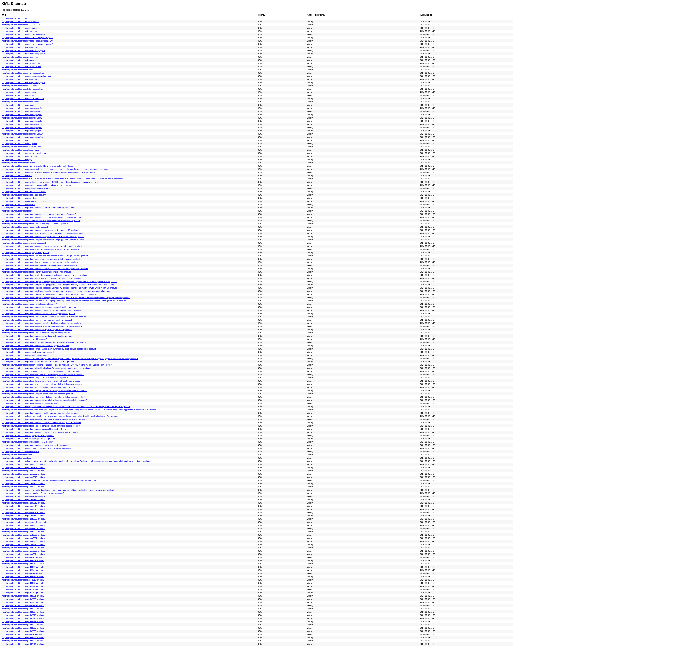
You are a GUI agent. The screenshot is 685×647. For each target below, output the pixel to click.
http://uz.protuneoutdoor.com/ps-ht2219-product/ (23, 618)
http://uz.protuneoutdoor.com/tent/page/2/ (19, 143)
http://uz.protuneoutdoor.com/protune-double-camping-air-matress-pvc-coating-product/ (40, 262)
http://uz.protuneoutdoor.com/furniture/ (18, 70)
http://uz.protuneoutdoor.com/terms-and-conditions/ (24, 192)
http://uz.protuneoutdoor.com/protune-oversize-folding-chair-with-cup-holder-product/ (38, 387)
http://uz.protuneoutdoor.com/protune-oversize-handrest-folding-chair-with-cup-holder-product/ (43, 374)
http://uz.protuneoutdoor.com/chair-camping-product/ (24, 355)
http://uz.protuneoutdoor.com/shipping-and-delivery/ (24, 195)
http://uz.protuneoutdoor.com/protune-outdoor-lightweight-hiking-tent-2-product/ (36, 429)
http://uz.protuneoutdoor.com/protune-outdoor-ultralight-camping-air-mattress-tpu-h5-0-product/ (43, 236)
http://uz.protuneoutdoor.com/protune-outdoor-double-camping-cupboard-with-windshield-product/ (44, 317)
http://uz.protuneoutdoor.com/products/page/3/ (22, 111)
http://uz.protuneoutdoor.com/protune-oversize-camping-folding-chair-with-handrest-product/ (42, 384)
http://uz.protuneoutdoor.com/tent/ (16, 140)
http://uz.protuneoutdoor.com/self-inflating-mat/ (22, 147)
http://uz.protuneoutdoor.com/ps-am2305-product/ (23, 551)
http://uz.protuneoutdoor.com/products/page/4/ (22, 115)
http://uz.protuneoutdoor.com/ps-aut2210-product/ (23, 548)
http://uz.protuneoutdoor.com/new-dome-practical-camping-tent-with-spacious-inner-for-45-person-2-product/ (49, 480)
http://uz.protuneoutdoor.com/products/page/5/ (22, 121)
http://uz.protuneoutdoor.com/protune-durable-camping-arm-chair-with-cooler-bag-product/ (41, 381)
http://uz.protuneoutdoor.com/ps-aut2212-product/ (23, 544)
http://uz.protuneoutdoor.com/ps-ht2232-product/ (23, 634)
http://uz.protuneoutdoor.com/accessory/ (19, 86)
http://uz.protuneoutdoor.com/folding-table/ (20, 47)
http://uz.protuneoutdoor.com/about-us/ (18, 204)
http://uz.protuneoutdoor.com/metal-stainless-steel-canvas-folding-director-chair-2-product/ (41, 371)
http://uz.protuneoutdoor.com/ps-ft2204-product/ (22, 586)
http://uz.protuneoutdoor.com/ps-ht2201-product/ (23, 596)
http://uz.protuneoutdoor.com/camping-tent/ (20, 92)
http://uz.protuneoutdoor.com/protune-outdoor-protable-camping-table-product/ (36, 333)
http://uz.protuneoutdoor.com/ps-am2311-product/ (23, 496)
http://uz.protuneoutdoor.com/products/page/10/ (22, 137)
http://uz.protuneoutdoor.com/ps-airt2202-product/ (23, 519)
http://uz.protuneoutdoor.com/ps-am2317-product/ (23, 516)
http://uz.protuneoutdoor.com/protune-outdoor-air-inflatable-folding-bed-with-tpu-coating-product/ (43, 397)
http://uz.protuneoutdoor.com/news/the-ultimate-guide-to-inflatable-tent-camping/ (36, 185)
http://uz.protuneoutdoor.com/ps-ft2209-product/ (22, 602)
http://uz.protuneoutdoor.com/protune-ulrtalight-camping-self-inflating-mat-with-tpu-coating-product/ (44, 275)
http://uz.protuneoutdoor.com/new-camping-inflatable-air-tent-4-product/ (33, 493)
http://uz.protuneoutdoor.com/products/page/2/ (22, 108)
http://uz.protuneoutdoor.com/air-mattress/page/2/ (23, 50)
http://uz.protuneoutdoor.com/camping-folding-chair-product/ (28, 352)
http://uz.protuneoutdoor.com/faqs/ (17, 211)
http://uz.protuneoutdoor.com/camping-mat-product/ (24, 243)
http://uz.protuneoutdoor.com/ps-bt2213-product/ (23, 573)
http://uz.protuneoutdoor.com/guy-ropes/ (19, 156)
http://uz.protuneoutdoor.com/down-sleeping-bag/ (23, 73)
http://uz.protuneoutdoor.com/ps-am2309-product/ (23, 483)
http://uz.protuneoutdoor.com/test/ (16, 458)
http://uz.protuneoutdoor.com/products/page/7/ (22, 124)
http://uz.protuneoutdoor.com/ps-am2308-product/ (23, 471)
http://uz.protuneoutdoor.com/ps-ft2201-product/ (22, 570)
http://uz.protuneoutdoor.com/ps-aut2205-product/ (23, 532)
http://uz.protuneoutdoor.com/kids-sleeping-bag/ (22, 89)
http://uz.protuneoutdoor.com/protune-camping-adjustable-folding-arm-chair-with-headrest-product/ (44, 390)
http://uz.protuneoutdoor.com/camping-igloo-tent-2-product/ (27, 442)
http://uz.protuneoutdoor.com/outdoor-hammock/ (23, 98)
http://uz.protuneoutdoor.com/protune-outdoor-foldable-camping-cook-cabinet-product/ (39, 307)
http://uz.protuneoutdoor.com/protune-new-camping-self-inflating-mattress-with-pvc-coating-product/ (45, 256)
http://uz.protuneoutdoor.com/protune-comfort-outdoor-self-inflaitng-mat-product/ (36, 272)
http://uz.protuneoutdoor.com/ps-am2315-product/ (23, 509)
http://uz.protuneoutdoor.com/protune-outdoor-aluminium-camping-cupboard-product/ (38, 313)
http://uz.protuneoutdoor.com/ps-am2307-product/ (23, 474)
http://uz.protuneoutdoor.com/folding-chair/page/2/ (23, 82)
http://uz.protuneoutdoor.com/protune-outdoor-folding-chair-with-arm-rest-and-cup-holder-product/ (44, 400)
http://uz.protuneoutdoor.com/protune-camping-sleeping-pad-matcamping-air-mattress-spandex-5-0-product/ (49, 294)
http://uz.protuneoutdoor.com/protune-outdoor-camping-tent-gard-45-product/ (35, 224)
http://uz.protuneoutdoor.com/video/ (17, 455)
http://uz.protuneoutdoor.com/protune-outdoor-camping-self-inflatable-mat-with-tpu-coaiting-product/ (45, 269)
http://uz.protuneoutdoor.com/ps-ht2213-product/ (23, 605)
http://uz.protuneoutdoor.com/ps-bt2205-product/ (23, 557)
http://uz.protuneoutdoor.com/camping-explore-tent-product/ (28, 435)
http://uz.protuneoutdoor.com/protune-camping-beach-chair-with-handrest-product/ (37, 394)
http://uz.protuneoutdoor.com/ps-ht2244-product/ (23, 637)
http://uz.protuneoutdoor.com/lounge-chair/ (20, 102)
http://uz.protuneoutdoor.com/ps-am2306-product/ (23, 467)
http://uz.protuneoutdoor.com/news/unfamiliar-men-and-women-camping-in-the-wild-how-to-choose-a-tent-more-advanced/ (55, 169)
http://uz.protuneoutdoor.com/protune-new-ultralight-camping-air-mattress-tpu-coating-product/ (42, 233)
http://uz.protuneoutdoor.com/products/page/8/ (22, 127)
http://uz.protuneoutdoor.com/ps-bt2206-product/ (23, 560)
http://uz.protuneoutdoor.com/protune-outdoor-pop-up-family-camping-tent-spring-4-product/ (41, 217)
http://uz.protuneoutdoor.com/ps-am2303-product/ (23, 464)
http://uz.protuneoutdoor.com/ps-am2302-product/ (23, 487)
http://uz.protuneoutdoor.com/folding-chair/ (20, 79)
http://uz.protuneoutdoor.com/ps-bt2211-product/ (23, 564)
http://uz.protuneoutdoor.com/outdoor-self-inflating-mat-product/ (29, 304)
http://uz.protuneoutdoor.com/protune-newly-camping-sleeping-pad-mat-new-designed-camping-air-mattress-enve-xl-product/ (56, 291)
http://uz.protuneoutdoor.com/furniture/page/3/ (21, 66)
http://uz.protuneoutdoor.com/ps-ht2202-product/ (23, 599)
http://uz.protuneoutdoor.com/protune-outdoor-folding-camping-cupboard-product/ (37, 320)
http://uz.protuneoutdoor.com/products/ (18, 105)
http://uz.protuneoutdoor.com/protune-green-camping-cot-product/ (30, 403)
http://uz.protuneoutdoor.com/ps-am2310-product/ (23, 477)
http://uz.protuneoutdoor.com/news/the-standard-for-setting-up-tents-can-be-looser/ (38, 166)
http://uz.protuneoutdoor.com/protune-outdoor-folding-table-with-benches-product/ (37, 336)
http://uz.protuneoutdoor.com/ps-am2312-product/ (23, 500)
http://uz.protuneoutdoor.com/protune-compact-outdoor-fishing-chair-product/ (35, 378)
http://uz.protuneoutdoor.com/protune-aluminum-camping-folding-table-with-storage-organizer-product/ (46, 342)
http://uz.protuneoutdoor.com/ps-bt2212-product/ (23, 577)
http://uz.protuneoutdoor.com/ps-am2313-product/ (23, 503)
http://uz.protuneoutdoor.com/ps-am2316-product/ (23, 512)
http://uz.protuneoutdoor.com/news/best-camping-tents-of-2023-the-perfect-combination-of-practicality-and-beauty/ (51, 182)
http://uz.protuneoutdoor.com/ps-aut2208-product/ (23, 541)
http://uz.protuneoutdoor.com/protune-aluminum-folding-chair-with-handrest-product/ (38, 362)
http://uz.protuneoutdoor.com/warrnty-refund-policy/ (24, 201)
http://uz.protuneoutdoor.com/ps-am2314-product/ (23, 506)
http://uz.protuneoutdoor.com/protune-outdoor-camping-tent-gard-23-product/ (35, 445)
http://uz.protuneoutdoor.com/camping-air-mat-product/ (25, 252)
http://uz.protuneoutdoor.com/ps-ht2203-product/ (23, 609)
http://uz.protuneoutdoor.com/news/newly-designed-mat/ (26, 188)
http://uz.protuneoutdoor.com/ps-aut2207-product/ (23, 538)
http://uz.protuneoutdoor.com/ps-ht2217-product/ (23, 621)
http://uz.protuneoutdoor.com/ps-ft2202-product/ (22, 567)
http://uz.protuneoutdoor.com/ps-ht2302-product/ (23, 631)
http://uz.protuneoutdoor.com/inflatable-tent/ (20, 451)
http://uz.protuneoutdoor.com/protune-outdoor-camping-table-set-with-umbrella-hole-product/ (42, 326)
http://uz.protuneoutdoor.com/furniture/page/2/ (21, 63)
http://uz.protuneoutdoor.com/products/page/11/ (22, 134)
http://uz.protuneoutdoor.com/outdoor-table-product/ (24, 339)
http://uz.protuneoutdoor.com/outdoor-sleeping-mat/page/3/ (27, 44)
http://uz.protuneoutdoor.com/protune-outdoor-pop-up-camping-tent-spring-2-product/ (39, 214)
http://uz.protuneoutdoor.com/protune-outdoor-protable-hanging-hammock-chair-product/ (40, 413)
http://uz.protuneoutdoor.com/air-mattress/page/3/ (23, 54)
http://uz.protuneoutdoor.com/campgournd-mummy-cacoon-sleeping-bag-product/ (37, 448)
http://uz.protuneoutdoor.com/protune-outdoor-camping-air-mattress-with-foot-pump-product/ (42, 246)
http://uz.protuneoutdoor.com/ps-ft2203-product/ (22, 583)
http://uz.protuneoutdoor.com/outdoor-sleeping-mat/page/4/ (27, 41)
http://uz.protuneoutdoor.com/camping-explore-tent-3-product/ (28, 439)
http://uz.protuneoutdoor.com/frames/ (18, 60)
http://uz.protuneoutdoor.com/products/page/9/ (22, 131)
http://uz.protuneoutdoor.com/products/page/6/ (22, 118)
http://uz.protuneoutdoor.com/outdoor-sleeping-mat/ (24, 34)
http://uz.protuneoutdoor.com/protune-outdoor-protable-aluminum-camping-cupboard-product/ (42, 310)
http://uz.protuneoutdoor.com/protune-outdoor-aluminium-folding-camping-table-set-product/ (41, 323)
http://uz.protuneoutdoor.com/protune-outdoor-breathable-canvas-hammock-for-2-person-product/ (44, 419)
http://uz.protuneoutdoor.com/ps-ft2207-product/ (22, 589)
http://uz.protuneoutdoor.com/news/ (17, 175)
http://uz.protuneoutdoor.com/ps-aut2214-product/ (23, 554)
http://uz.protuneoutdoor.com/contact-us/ (19, 198)
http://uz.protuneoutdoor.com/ (14, 18)
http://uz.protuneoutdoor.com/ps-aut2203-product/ (23, 528)
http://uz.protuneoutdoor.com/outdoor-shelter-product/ (25, 227)
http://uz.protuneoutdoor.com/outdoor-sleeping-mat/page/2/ (27, 38)
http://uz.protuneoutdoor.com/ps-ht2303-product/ (23, 641)
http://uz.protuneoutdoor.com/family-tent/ (19, 31)
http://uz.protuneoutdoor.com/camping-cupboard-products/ (27, 76)
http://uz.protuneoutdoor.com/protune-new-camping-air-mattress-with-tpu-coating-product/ (41, 259)
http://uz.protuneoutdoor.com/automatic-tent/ (21, 28)
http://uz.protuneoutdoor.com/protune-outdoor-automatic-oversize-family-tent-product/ (39, 208)
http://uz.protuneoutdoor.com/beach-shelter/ (21, 25)
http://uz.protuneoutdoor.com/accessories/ (20, 21)
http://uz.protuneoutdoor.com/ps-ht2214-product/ (23, 644)
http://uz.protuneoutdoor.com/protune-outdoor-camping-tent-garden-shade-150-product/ (40, 230)
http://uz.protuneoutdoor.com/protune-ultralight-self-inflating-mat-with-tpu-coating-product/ (40, 249)
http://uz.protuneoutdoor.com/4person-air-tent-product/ (25, 522)
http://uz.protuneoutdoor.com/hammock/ (19, 95)
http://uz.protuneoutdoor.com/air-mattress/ (20, 57)
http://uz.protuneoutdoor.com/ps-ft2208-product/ (22, 593)
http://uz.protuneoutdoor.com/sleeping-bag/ (20, 150)
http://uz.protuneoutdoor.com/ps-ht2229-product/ (23, 625)
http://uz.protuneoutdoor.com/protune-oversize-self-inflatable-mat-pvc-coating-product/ (39, 265)
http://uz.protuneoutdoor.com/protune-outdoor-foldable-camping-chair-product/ (35, 346)
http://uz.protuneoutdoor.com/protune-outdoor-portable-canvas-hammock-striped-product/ (41, 426)
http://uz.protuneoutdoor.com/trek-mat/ (18, 163)
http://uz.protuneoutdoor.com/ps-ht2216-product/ (23, 615)
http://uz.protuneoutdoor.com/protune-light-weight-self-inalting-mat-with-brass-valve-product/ (42, 278)
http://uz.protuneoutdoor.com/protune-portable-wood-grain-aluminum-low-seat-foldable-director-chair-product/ (49, 349)
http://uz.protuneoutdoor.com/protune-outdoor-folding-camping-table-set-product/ (37, 329)
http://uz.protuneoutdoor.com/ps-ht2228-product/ (23, 628)
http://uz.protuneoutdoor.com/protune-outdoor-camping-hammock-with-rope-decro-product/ (41, 423)
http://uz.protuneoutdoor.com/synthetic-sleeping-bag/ (24, 153)
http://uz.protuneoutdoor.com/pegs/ (17, 159)
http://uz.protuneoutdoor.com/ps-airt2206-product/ (23, 525)
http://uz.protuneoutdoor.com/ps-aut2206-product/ (23, 535)
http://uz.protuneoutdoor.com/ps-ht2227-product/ (23, 612)
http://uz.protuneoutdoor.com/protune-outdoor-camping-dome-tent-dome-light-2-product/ (40, 432)
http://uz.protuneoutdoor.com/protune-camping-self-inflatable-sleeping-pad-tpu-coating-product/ (43, 240)
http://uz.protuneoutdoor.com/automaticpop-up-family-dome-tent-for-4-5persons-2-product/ (41, 220)
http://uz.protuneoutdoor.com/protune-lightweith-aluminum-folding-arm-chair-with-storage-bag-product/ (46, 368)
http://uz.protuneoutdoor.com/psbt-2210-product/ (23, 580)
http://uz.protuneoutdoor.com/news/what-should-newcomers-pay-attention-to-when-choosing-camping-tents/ (49, 172)
